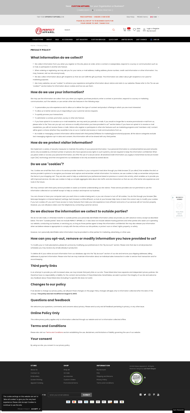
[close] (158, 7)
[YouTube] (157, 394)
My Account (151, 31)
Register (156, 28)
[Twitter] (144, 394)
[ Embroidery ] (84, 10)
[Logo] (45, 30)
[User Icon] (144, 29)
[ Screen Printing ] (103, 10)
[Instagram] (149, 394)
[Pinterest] (153, 394)
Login (149, 28)
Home (33, 45)
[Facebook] (140, 394)
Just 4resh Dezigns (149, 369)
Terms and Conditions (54, 332)
